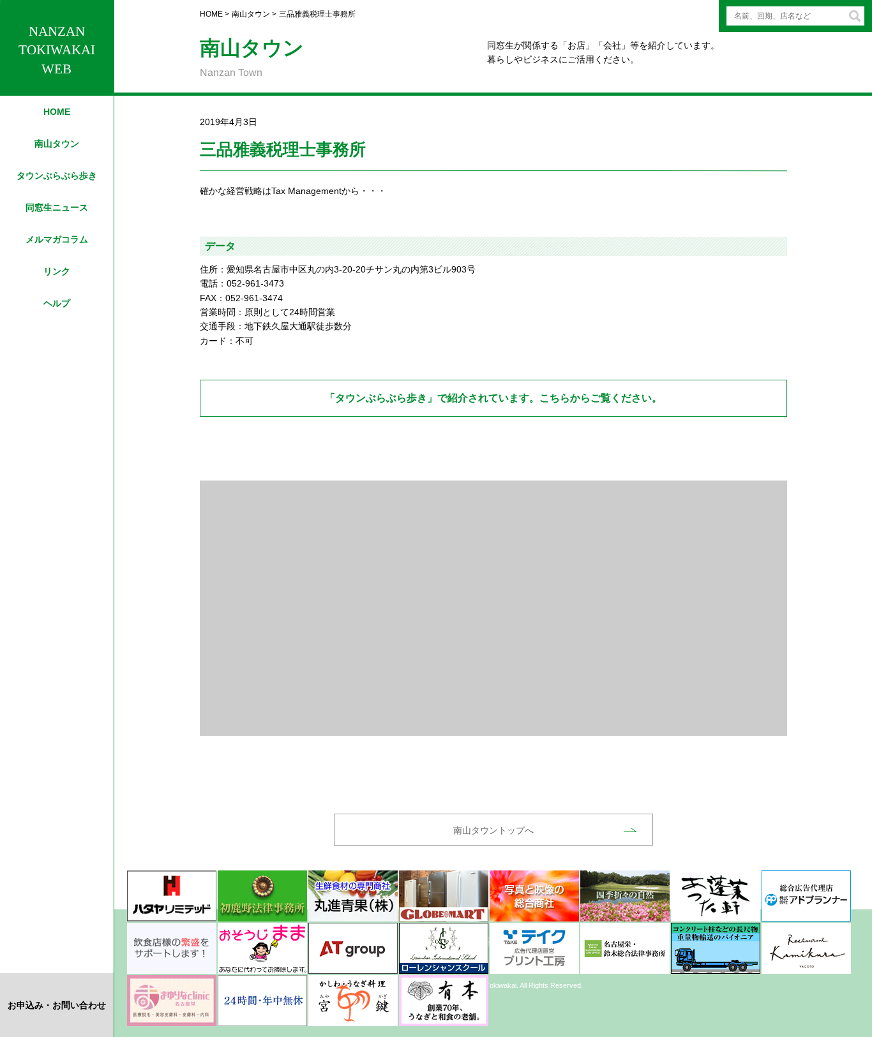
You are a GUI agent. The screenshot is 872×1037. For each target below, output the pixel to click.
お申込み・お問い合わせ (57, 1005)
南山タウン (56, 143)
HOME (56, 112)
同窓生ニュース (57, 207)
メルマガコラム (57, 239)
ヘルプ (56, 303)
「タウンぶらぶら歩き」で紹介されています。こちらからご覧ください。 (493, 397)
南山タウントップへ (493, 830)
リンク (56, 271)
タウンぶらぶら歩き (57, 175)
